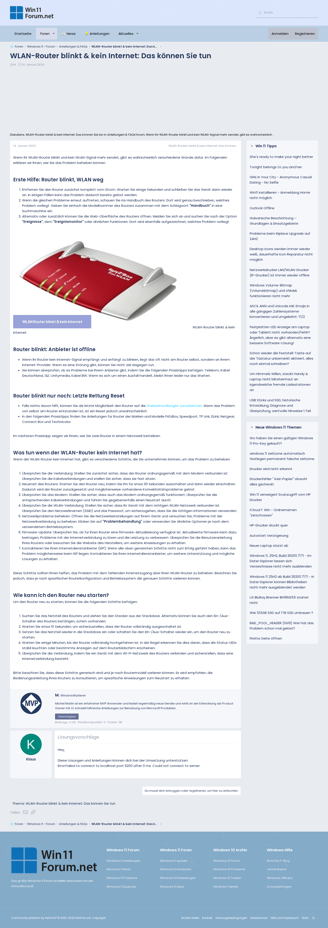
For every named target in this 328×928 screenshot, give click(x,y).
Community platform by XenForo (51, 918)
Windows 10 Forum (226, 861)
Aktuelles (125, 33)
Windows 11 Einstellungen (178, 878)
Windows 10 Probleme (229, 869)
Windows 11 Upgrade (121, 886)
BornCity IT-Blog (278, 861)
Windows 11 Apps (172, 886)
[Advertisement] (164, 99)
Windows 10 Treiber (227, 878)
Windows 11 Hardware (175, 869)
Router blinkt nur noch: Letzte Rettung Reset (69, 395)
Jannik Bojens (277, 869)
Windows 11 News (118, 869)
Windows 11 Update (173, 861)
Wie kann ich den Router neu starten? (61, 595)
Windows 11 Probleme (121, 878)
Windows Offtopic (280, 878)
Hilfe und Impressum (285, 918)
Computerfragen (279, 886)
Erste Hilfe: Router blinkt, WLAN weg (58, 179)
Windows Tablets (225, 886)
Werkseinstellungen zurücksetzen (174, 405)
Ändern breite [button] (190, 918)
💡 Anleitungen (97, 33)
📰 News (69, 33)
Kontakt (207, 918)
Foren (45, 33)
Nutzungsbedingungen (231, 918)
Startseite (23, 33)
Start (305, 918)
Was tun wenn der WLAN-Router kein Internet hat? (77, 452)
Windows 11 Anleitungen (123, 861)
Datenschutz (259, 918)
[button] (53, 33)
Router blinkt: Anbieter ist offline (54, 349)
